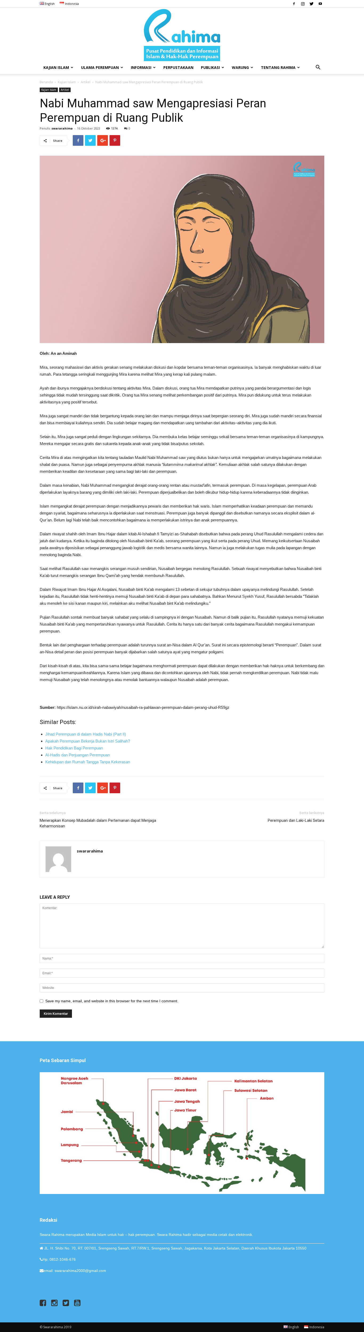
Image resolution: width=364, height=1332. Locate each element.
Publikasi (210, 67)
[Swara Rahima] (182, 34)
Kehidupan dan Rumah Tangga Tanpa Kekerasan (87, 762)
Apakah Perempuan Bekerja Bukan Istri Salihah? (87, 741)
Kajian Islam (56, 67)
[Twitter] (312, 3)
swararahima (62, 128)
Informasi (141, 67)
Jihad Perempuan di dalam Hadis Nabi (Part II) (85, 734)
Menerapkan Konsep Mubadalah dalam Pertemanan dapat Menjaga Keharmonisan (98, 823)
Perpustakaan (178, 67)
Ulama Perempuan (100, 67)
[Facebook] (294, 3)
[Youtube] (320, 3)
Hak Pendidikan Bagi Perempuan (74, 748)
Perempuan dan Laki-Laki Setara (296, 820)
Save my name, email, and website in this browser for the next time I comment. (111, 1001)
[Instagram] (303, 3)
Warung (240, 67)
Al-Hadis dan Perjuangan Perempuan (77, 755)
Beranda (46, 82)
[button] (318, 67)
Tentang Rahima (278, 67)
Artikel (85, 82)
